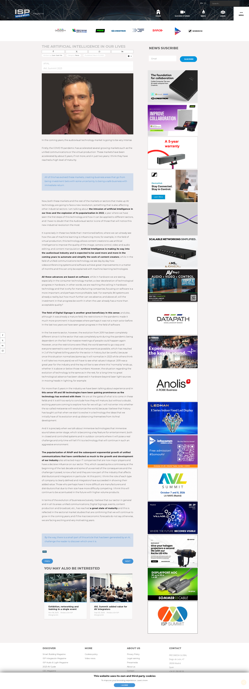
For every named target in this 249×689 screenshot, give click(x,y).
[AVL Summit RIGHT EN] (173, 482)
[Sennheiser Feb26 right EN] (173, 184)
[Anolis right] (173, 383)
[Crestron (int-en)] (173, 84)
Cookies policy (91, 654)
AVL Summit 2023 (52, 68)
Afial (44, 552)
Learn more (142, 680)
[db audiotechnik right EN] (173, 217)
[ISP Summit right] (173, 615)
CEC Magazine (49, 671)
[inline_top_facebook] (53, 51)
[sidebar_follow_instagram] (2, 350)
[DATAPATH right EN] (173, 316)
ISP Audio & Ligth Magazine (55, 663)
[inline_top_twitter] (77, 51)
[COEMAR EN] (173, 549)
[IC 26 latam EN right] (173, 449)
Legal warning (133, 658)
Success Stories (182, 16)
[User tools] (130, 56)
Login (222, 16)
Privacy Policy (133, 654)
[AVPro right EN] (173, 283)
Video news (90, 658)
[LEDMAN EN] (173, 416)
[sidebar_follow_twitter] (2, 340)
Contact (130, 671)
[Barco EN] (173, 150)
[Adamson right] (173, 250)
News (203, 16)
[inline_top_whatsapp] (99, 51)
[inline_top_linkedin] (122, 51)
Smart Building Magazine (54, 654)
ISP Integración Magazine (54, 658)
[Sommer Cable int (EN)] (173, 582)
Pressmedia (132, 663)
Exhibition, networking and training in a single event (64, 607)
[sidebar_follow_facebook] (2, 335)
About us (131, 667)
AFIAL (46, 63)
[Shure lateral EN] (173, 117)
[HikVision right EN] (173, 515)
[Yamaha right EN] (173, 350)
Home (158, 16)
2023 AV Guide (49, 667)
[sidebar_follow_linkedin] (2, 345)
